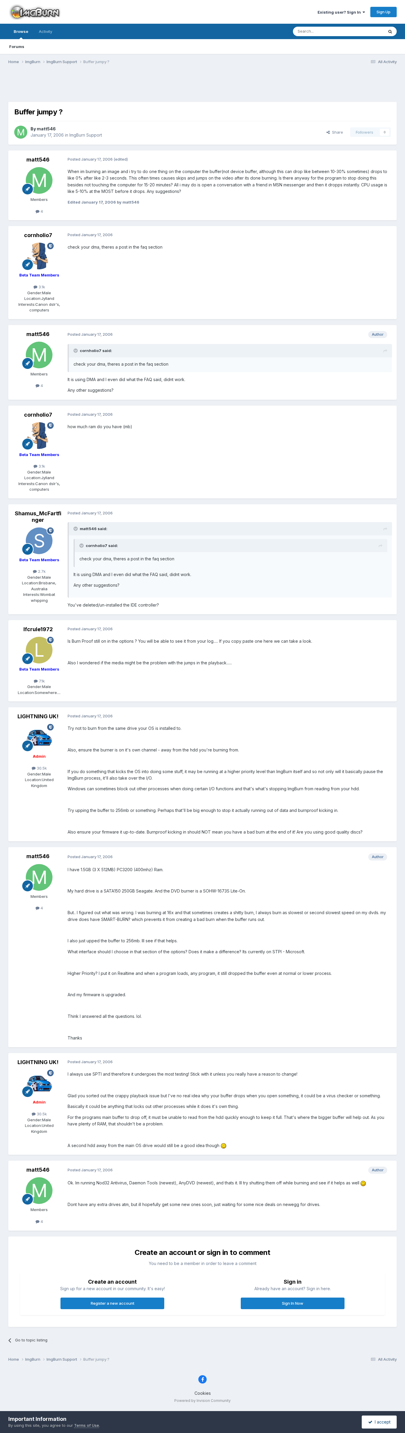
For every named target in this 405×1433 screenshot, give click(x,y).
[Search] (390, 31)
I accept (381, 1421)
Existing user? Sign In (340, 12)
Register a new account (112, 1303)
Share (336, 132)
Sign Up (383, 11)
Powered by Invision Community (202, 1400)
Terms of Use (86, 1425)
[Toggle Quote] (76, 350)
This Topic (366, 31)
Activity (45, 31)
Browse (21, 31)
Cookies (202, 1393)
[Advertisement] (202, 86)
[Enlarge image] (224, 1145)
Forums (16, 46)
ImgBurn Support (85, 134)
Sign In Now (292, 1303)
